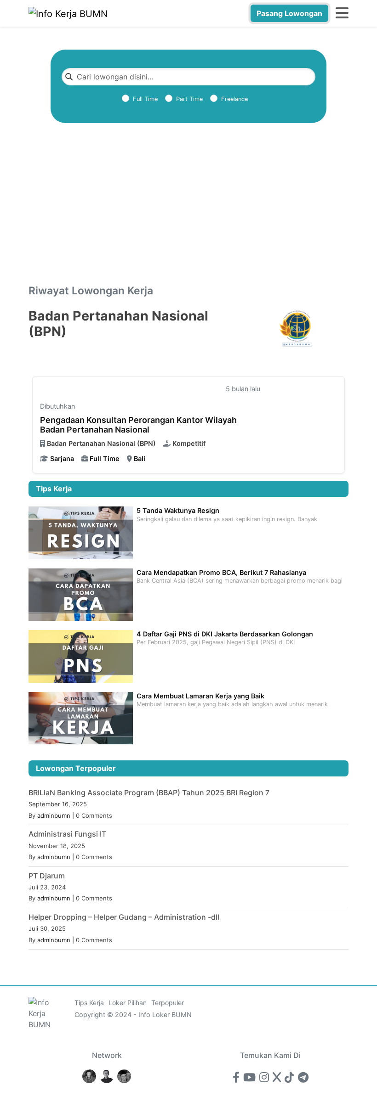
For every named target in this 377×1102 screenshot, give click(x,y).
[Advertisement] (188, 216)
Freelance (234, 99)
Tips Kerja (89, 1002)
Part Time (189, 99)
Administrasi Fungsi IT (67, 833)
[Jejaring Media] (89, 1076)
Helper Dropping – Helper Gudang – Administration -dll (124, 917)
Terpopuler (167, 1002)
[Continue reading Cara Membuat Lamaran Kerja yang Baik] (81, 717)
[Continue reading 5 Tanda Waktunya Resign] (81, 532)
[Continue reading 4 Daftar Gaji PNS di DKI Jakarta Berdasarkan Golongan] (81, 655)
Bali (139, 458)
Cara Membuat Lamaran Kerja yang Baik (200, 696)
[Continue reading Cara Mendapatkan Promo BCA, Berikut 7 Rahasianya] (81, 594)
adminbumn (53, 815)
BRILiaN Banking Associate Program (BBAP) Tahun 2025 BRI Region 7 (149, 792)
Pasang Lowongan (289, 13)
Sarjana (62, 458)
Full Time (145, 99)
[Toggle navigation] (342, 13)
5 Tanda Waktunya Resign (178, 510)
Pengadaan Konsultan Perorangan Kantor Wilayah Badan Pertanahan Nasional (138, 425)
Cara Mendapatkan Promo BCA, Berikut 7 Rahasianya (221, 572)
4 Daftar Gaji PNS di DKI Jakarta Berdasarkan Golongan (225, 634)
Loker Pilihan (128, 1002)
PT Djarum (47, 875)
